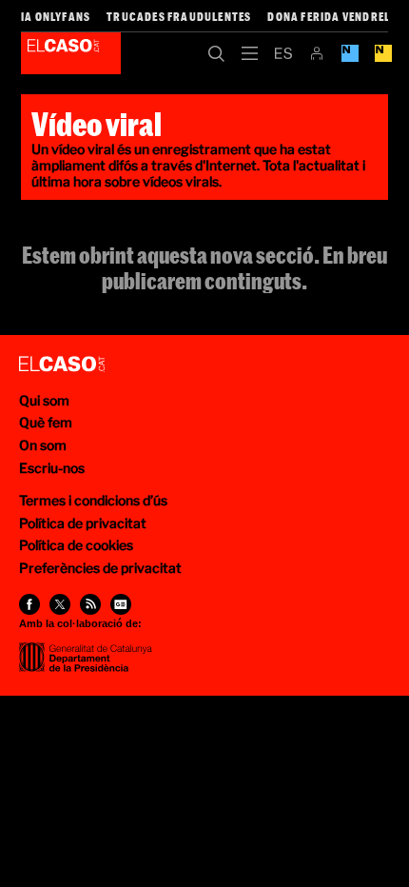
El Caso (71, 53)
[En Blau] (349, 53)
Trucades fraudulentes (179, 16)
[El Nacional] (382, 53)
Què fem (45, 422)
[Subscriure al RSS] (90, 604)
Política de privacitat (82, 523)
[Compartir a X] (59, 604)
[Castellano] (283, 53)
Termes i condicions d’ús (93, 500)
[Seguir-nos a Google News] (120, 604)
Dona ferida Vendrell (331, 16)
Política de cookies (76, 545)
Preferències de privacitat (100, 568)
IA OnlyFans (55, 16)
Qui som (44, 400)
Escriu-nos (52, 468)
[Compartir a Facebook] (29, 604)
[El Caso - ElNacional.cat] (62, 364)
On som (43, 445)
